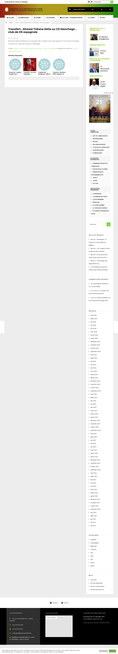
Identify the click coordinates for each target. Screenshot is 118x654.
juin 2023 (93, 440)
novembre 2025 (95, 345)
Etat (92, 553)
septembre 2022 (96, 470)
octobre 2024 (95, 387)
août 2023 (94, 433)
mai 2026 (93, 325)
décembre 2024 (95, 381)
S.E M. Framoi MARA (103, 84)
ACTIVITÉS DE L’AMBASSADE (101, 147)
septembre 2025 (96, 351)
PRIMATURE (96, 202)
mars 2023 (94, 450)
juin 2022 (93, 479)
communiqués (95, 543)
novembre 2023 (95, 424)
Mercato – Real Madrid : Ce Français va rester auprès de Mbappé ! (98, 242)
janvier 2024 (94, 417)
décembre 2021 (95, 499)
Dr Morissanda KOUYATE (104, 68)
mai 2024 (93, 404)
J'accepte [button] (112, 651)
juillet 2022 (94, 476)
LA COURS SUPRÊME (98, 205)
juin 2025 (93, 361)
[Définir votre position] (109, 96)
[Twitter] (91, 2)
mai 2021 (93, 522)
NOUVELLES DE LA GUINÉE (100, 169)
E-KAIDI (92, 17)
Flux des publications (97, 583)
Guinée (38, 17)
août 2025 (94, 355)
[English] (91, 9)
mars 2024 (94, 410)
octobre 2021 (95, 506)
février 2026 (94, 335)
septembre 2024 (96, 391)
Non (92, 559)
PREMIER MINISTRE (97, 45)
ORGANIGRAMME (98, 139)
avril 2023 (93, 447)
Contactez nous (79, 9)
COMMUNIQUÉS (97, 153)
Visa (103, 17)
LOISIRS (95, 180)
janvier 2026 (94, 338)
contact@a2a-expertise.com (92, 619)
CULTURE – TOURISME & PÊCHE (72, 17)
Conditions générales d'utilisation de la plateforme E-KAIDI (96, 622)
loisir (92, 556)
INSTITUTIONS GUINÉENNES (95, 189)
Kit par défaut (96, 286)
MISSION (95, 141)
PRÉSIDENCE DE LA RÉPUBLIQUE (97, 29)
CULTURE (95, 183)
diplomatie (94, 546)
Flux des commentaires (97, 586)
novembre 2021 (95, 502)
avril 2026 (93, 328)
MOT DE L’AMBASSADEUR (100, 136)
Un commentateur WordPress (99, 283)
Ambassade (24, 17)
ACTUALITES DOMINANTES (94, 158)
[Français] (100, 9)
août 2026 (94, 315)
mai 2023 (93, 443)
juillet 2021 (94, 516)
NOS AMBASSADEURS (99, 144)
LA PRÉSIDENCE (97, 194)
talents (93, 566)
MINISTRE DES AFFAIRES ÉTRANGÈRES (99, 60)
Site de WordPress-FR (97, 589)
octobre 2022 (95, 466)
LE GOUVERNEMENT (98, 199)
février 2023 (94, 453)
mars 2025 (94, 371)
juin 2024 (93, 401)
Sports (10, 22)
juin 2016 (93, 525)
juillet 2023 (94, 437)
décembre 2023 (95, 420)
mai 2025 (93, 364)
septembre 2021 (96, 509)
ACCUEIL (11, 17)
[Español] (108, 9)
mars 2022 (94, 489)
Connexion (94, 580)
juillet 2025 (94, 358)
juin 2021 (93, 519)
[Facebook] (89, 2)
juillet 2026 (94, 318)
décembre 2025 (95, 341)
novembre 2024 (95, 384)
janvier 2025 (94, 378)
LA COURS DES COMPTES (100, 208)
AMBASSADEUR (96, 76)
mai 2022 (93, 483)
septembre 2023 (96, 430)
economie (93, 549)
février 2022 (94, 493)
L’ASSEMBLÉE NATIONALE (100, 196)
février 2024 (94, 414)
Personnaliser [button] (103, 651)
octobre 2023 (95, 427)
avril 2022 (93, 486)
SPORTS (95, 178)
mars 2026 (94, 332)
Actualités (93, 539)
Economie (51, 17)
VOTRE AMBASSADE (94, 131)
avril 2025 (93, 368)
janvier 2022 (94, 496)
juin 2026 (93, 322)
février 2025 (94, 374)
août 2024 (94, 394)
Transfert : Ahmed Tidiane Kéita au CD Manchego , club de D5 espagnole (34, 48)
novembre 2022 (95, 463)
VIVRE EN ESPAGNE (98, 150)
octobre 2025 (95, 348)
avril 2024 (93, 407)
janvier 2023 (94, 456)
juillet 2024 (94, 397)
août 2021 (94, 512)
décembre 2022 (95, 460)
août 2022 (94, 473)
